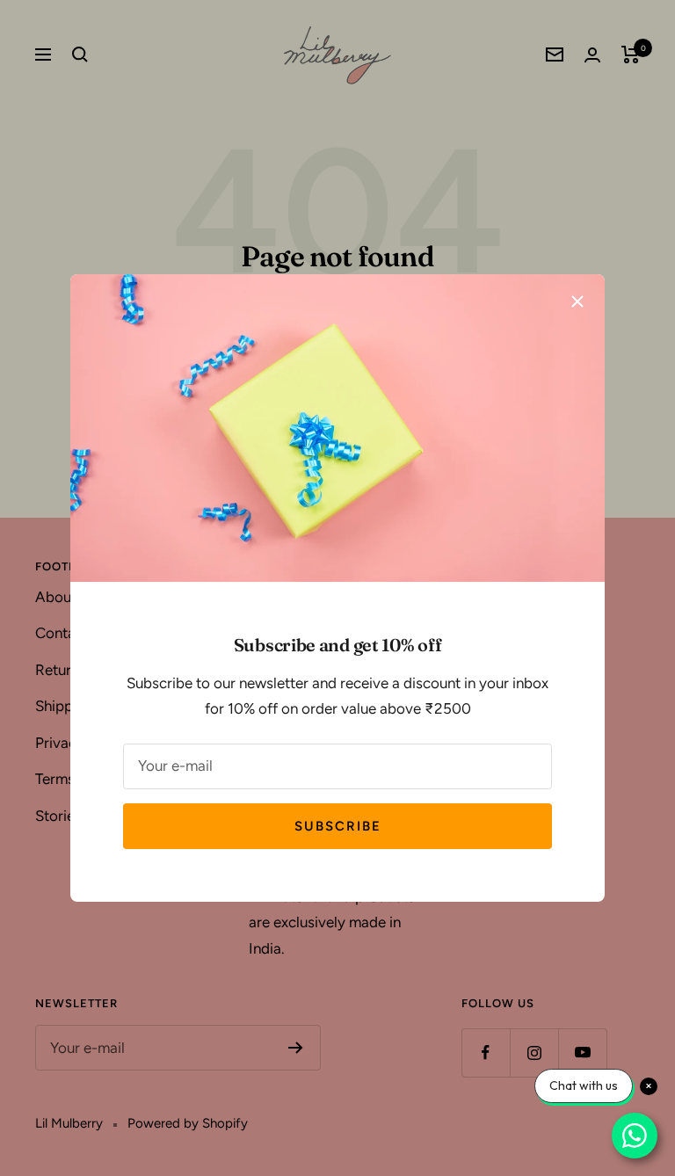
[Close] (577, 301)
